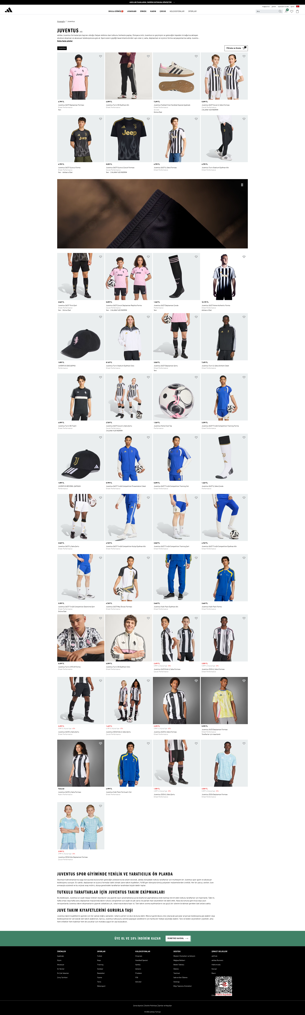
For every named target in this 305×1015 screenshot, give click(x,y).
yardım (274, 6)
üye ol (292, 6)
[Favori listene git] (292, 11)
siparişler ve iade (283, 6)
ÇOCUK (163, 11)
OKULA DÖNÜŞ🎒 (116, 11)
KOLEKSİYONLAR (177, 11)
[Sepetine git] (297, 11)
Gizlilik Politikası (151, 1006)
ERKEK (143, 11)
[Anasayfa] (8, 10)
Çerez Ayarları (138, 1006)
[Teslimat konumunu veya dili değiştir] (297, 7)
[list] (140, 48)
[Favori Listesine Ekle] (100, 56)
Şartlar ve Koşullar (165, 1006)
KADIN (153, 11)
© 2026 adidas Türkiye (152, 1012)
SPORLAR (192, 11)
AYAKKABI (131, 11)
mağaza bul (266, 6)
